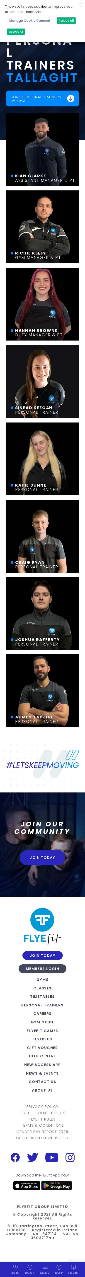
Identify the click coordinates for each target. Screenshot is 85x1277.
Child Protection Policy (42, 1138)
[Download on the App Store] (26, 1185)
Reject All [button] (66, 20)
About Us (42, 1090)
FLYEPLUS (42, 1039)
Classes (42, 988)
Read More (35, 12)
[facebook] (15, 1157)
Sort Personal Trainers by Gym (36, 99)
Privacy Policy (42, 1107)
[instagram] (70, 1157)
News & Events (42, 1073)
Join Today (42, 857)
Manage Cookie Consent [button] (29, 20)
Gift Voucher (42, 1047)
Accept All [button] (16, 32)
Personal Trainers (42, 1005)
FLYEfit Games (42, 1030)
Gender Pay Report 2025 (42, 1132)
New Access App (42, 1064)
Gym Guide (42, 1022)
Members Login (42, 969)
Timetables (42, 996)
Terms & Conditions (42, 1125)
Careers (42, 1013)
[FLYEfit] (42, 926)
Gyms (42, 979)
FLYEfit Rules (42, 1119)
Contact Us (42, 1081)
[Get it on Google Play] (56, 1185)
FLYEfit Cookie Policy (42, 1113)
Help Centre (42, 1056)
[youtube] (52, 1157)
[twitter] (32, 1157)
